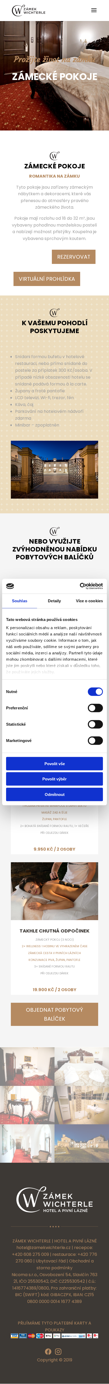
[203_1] (81, 1123)
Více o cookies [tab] (89, 600)
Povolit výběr (54, 779)
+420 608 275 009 (30, 1254)
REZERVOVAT (73, 256)
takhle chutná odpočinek (54, 930)
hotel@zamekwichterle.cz (43, 1248)
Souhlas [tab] (19, 600)
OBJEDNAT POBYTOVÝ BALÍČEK (54, 1014)
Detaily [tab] (54, 600)
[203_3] (81, 1084)
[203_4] (27, 1123)
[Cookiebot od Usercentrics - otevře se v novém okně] (80, 586)
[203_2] (27, 1084)
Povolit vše (54, 763)
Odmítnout (55, 794)
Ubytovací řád (51, 1261)
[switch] (95, 708)
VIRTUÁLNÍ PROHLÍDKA (47, 279)
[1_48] (27, 1161)
